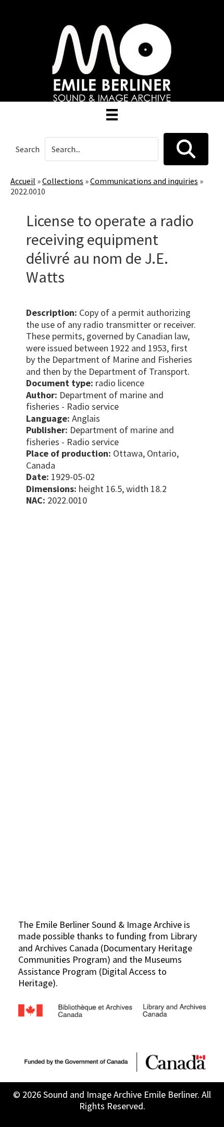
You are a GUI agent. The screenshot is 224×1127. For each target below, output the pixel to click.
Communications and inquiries (144, 181)
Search (28, 149)
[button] (186, 149)
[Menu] (112, 115)
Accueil (22, 181)
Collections (62, 181)
